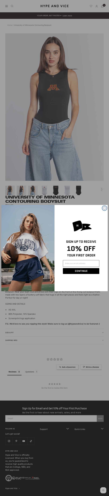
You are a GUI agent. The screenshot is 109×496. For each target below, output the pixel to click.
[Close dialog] (104, 208)
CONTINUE (81, 271)
